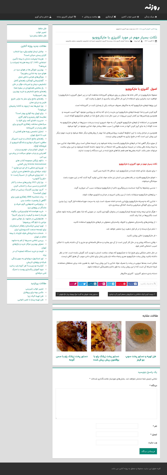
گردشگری (109, 17)
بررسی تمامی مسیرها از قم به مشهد (27, 240)
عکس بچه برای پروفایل (33, 292)
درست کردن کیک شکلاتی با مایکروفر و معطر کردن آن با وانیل (131, 294)
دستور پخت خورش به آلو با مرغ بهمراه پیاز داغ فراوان (78, 294)
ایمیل (153, 434)
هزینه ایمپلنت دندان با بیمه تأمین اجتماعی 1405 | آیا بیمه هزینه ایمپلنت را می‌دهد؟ (28, 62)
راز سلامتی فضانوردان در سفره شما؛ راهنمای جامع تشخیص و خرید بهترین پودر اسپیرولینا (29, 92)
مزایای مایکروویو (70, 41)
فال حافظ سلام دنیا (38, 35)
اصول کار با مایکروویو (89, 41)
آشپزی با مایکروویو (101, 41)
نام (155, 426)
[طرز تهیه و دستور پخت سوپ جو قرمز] (141, 351)
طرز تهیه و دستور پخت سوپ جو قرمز (140, 358)
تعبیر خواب (41, 32)
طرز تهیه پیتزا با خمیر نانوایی (30, 299)
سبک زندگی (149, 17)
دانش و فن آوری (42, 17)
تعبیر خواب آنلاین (128, 17)
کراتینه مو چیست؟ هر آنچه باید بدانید (26, 265)
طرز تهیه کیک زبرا (35, 296)
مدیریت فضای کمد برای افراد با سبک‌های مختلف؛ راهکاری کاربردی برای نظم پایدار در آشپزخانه (29, 124)
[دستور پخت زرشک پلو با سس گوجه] (72, 351)
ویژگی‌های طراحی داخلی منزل (30, 77)
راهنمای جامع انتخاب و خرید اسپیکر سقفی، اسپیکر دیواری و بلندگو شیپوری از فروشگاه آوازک (28, 142)
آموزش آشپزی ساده (65, 17)
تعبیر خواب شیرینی (34, 288)
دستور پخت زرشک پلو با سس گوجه (72, 358)
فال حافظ (42, 28)
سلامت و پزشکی (90, 17)
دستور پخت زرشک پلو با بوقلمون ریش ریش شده (106, 358)
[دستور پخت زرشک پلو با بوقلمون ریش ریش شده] (106, 351)
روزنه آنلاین (154, 29)
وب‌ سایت (152, 442)
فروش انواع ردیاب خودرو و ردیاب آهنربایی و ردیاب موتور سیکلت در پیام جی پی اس (27, 153)
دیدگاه (153, 385)
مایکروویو (79, 41)
